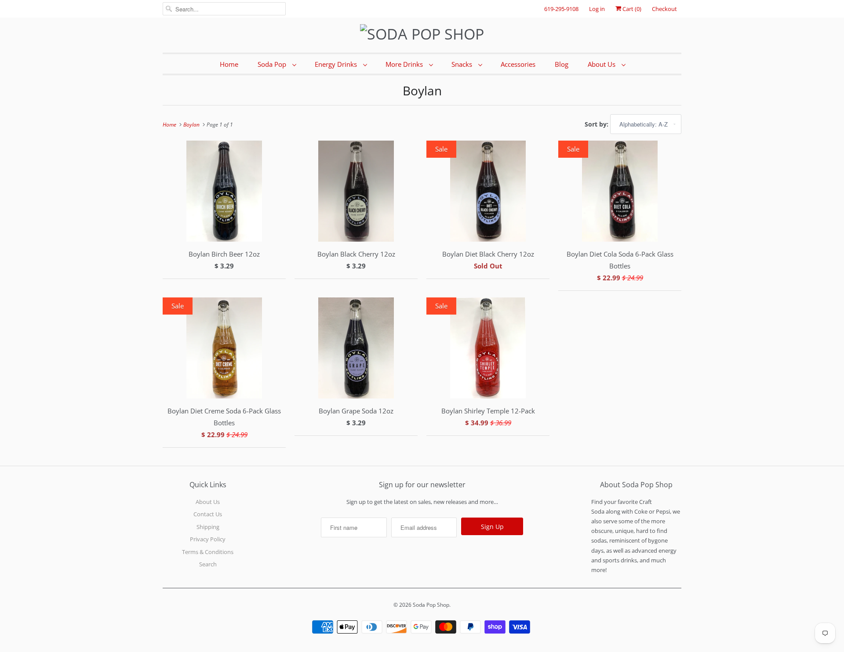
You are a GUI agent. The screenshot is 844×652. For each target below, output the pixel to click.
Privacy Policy (208, 539)
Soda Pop (273, 64)
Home (229, 64)
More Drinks (405, 64)
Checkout (664, 9)
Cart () (631, 9)
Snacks (462, 64)
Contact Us (207, 514)
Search (208, 564)
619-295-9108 (561, 9)
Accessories (518, 64)
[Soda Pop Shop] (422, 34)
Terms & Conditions (207, 552)
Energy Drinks (337, 64)
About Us (602, 64)
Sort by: (597, 124)
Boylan (422, 90)
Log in (597, 9)
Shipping (207, 527)
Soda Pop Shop (431, 605)
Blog (561, 64)
